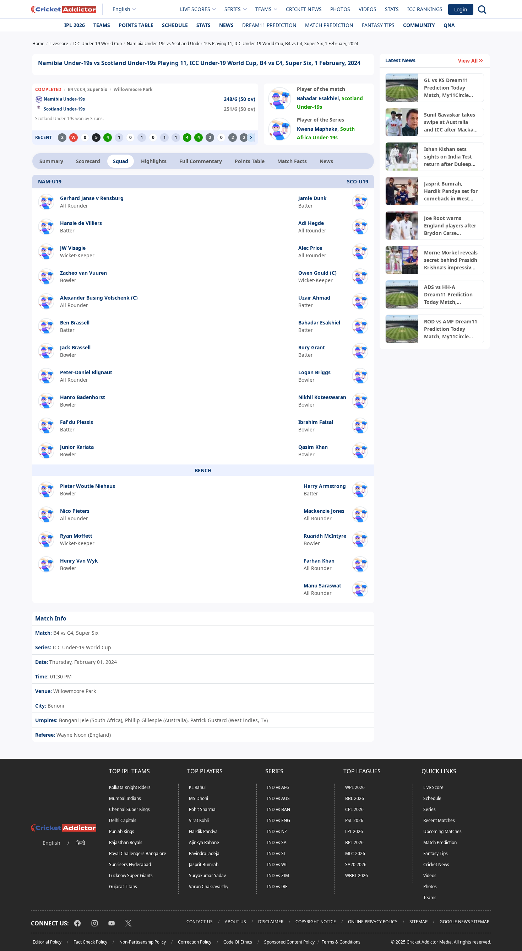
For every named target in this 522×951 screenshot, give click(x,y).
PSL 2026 (354, 820)
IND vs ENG (278, 820)
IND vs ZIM (278, 875)
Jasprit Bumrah (203, 864)
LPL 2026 (354, 831)
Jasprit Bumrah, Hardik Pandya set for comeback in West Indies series (451, 191)
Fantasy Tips (378, 25)
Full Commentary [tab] (200, 161)
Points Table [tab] (250, 161)
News (226, 25)
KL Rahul (197, 787)
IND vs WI (277, 864)
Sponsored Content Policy (289, 942)
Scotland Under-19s (64, 109)
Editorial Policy (47, 942)
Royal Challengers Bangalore (137, 853)
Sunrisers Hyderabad (130, 864)
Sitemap (418, 922)
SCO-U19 (357, 181)
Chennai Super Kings (129, 809)
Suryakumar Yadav (207, 875)
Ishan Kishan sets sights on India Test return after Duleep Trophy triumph (448, 157)
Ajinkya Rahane (204, 842)
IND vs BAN (278, 809)
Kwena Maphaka (317, 128)
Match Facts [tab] (292, 161)
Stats (392, 9)
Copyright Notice (315, 922)
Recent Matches (439, 820)
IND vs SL (276, 853)
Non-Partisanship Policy (142, 942)
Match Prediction (329, 25)
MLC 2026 (355, 853)
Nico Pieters (74, 510)
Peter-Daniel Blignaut (86, 372)
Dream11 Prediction (269, 25)
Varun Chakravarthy (208, 886)
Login (460, 9)
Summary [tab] (51, 161)
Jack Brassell (75, 347)
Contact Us (199, 922)
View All (468, 60)
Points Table (136, 25)
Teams (101, 25)
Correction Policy (194, 942)
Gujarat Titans (123, 886)
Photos (340, 9)
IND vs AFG (278, 787)
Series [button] (232, 9)
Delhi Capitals (122, 820)
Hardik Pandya (203, 831)
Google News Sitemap (464, 922)
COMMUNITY (419, 25)
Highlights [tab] (154, 161)
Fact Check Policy (90, 942)
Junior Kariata (77, 447)
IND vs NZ (277, 831)
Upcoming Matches (442, 831)
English (121, 9)
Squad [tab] (120, 161)
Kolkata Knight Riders (130, 787)
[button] (251, 137)
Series (429, 809)
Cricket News (304, 9)
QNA (449, 25)
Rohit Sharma (202, 809)
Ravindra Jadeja (204, 853)
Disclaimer (270, 922)
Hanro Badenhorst (82, 397)
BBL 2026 (354, 798)
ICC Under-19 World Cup (81, 647)
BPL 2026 (354, 842)
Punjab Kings (121, 831)
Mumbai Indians (125, 798)
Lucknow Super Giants (131, 875)
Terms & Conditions (341, 942)
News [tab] (326, 161)
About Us (235, 922)
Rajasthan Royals (125, 842)
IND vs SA (277, 842)
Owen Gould (313, 272)
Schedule (175, 25)
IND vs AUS (278, 798)
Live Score (433, 787)
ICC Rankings (424, 9)
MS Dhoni (198, 798)
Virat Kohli (199, 820)
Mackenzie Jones (324, 510)
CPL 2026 (354, 809)
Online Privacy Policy (372, 922)
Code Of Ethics (237, 942)
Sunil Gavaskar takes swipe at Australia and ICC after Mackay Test (450, 122)
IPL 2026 (74, 25)
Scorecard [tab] (88, 161)
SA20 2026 (355, 864)
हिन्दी (80, 842)
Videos (367, 9)
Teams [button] (263, 9)
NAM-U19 (49, 181)
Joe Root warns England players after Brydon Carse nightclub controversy (450, 226)
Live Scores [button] (195, 9)
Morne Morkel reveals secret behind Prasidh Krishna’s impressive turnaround (451, 260)
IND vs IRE (277, 886)
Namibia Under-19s (64, 99)
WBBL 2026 (356, 875)
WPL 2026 (355, 787)
